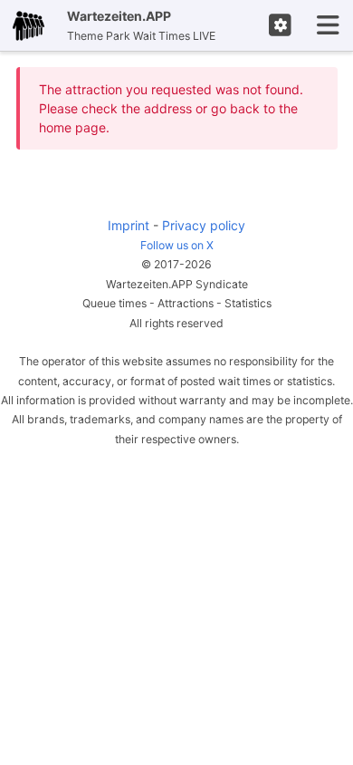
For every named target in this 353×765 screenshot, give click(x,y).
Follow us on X (177, 245)
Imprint (128, 225)
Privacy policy (203, 225)
